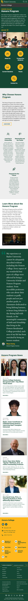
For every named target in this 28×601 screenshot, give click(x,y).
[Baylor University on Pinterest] (19, 596)
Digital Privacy (5, 589)
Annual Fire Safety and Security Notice (6, 584)
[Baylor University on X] (14, 596)
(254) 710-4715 (8, 535)
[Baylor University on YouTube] (22, 596)
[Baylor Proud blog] (6, 596)
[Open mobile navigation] (26, 2)
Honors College (6, 5)
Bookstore (4, 573)
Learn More (7, 124)
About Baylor (4, 567)
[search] (23, 1)
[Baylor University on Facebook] (8, 596)
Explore (3, 30)
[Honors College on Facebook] (3, 524)
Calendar (4, 575)
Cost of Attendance (5, 587)
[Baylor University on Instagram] (11, 596)
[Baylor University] (8, 1)
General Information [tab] (7, 565)
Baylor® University (13, 597)
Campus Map (4, 577)
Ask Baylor (4, 571)
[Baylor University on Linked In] (16, 596)
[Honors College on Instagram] (6, 524)
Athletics (3, 569)
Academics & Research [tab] (18, 565)
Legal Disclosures (5, 590)
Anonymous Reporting (6, 581)
